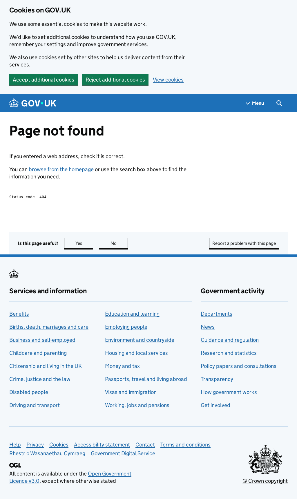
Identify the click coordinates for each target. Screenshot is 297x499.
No (119, 243)
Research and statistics (229, 353)
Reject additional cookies (115, 79)
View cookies (168, 79)
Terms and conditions (185, 444)
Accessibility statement (102, 444)
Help (15, 444)
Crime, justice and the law (39, 379)
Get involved (215, 405)
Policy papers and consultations (238, 366)
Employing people (126, 326)
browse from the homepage (61, 169)
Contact (145, 444)
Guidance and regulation (230, 340)
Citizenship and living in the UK (45, 366)
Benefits (19, 313)
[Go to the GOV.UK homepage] (32, 103)
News (208, 326)
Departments (216, 313)
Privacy (35, 444)
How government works (229, 392)
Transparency (217, 379)
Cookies (58, 444)
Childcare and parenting (38, 353)
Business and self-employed (42, 340)
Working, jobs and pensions (137, 405)
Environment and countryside (139, 340)
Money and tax (122, 366)
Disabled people (28, 392)
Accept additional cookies (43, 79)
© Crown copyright (265, 481)
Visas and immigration (131, 392)
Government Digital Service (123, 453)
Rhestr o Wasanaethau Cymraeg (47, 453)
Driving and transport (34, 405)
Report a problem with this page (244, 243)
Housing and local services (136, 353)
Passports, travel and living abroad (146, 379)
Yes (84, 243)
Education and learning (132, 313)
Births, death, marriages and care (48, 326)
